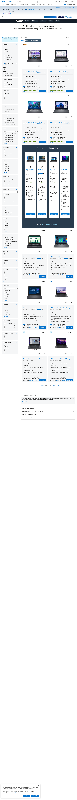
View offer (24, 91)
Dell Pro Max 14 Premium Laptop (32, 122)
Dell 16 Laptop (30, 169)
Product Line (5, 44)
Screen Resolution (6, 285)
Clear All (22, 40)
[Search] (16, 131)
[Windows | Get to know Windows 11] (50, 17)
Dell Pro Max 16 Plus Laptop (58, 71)
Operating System (6, 147)
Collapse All (30, 391)
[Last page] (58, 385)
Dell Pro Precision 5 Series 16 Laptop (33, 359)
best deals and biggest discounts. (50, 224)
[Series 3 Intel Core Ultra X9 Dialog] (16, 133)
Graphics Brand (6, 176)
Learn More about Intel (68, 17)
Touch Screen (5, 251)
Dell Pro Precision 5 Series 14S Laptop (61, 359)
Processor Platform (7, 342)
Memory (4, 160)
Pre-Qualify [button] (36, 274)
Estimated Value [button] (29, 178)
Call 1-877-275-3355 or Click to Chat (64, 7)
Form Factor (5, 106)
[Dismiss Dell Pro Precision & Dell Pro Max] (40, 40)
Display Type (5, 269)
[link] (62, 1)
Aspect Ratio (5, 260)
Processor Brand (6, 115)
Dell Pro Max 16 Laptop (30, 71)
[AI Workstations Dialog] (13, 84)
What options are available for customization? (31, 417)
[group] (30, 185)
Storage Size (5, 218)
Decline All (26, 795)
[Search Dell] (36, 2)
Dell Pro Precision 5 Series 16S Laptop (61, 308)
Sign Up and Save (6, 13)
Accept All (35, 795)
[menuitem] (14, 4)
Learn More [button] (31, 274)
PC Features (5, 235)
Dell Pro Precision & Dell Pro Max (32, 40)
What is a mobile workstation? (28, 408)
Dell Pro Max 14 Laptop (30, 257)
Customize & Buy (30, 214)
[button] (56, 1)
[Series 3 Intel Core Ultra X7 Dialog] (16, 135)
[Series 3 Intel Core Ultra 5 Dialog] (16, 141)
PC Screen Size (6, 90)
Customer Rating (6, 320)
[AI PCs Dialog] (10, 82)
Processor (5, 128)
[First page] (37, 385)
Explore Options (42, 90)
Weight (4, 207)
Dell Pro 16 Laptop (52, 170)
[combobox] (27, 2)
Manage (7, 795)
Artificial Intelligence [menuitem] (5, 4)
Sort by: (63, 37)
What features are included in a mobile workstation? (32, 411)
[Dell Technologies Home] (6, 1)
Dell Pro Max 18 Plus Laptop (58, 257)
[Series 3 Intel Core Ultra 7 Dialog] (16, 139)
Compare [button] (43, 44)
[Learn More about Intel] (61, 16)
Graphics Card (6, 189)
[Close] (38, 785)
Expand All (24, 391)
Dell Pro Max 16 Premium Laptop (59, 122)
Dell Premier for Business (71, 4)
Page (46, 385)
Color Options (5, 304)
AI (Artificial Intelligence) (8, 79)
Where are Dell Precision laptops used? (30, 414)
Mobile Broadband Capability (8, 333)
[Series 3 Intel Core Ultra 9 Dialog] (16, 137)
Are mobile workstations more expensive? (30, 421)
